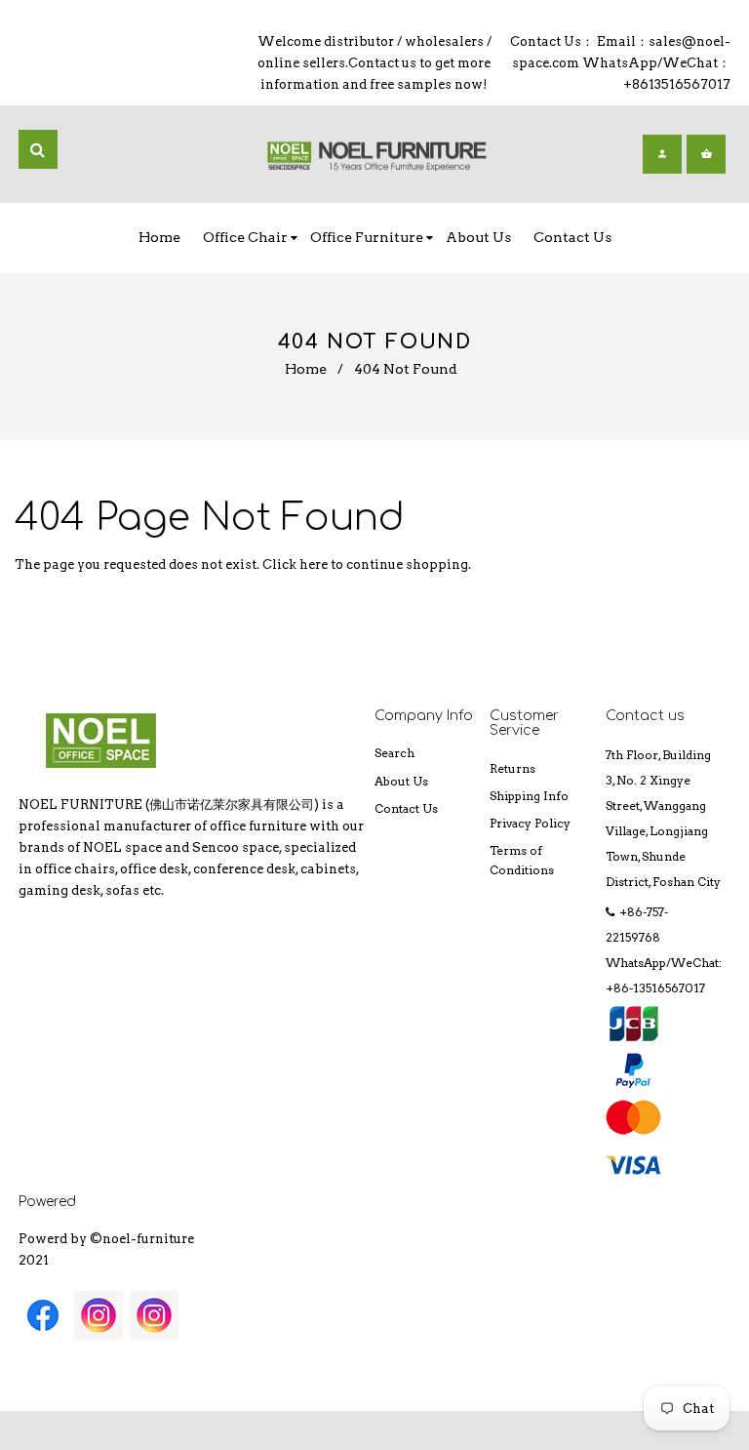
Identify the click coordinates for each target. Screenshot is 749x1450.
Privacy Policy (530, 823)
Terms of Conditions (522, 860)
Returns (512, 768)
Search (394, 752)
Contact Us (406, 808)
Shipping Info (529, 795)
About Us (401, 781)
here (313, 564)
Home (306, 369)
